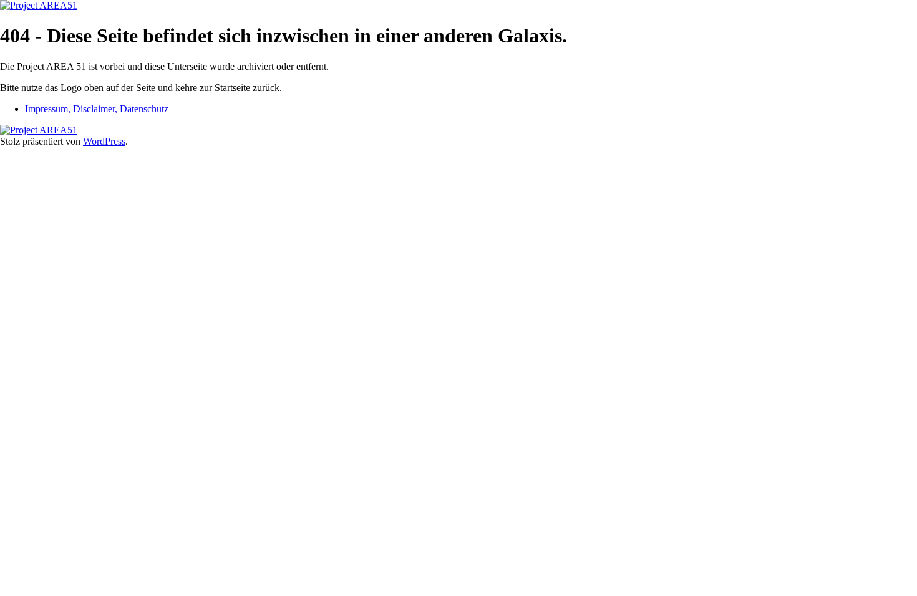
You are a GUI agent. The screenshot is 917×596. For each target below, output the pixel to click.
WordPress (104, 141)
